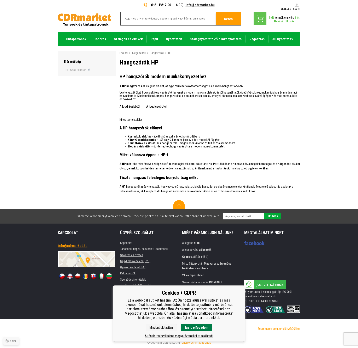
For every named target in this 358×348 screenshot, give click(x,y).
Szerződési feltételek (133, 279)
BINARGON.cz (292, 328)
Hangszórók (157, 53)
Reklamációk (128, 273)
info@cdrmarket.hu (200, 5)
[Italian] (101, 276)
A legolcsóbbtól (156, 106)
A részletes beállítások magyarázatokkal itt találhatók (179, 336)
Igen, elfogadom (196, 328)
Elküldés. (273, 216)
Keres (228, 19)
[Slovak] (93, 276)
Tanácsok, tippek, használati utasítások (144, 249)
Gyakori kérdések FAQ (133, 267)
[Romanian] (85, 276)
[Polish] (78, 276)
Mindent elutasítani (161, 328)
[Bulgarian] (109, 276)
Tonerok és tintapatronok (195, 342)
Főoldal (124, 53)
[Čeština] (62, 276)
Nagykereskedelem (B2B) (135, 261)
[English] (70, 276)
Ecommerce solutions (271, 328)
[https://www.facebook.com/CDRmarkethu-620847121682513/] (254, 243)
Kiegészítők (139, 53)
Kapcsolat (126, 243)
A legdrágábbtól (130, 106)
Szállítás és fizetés (131, 255)
